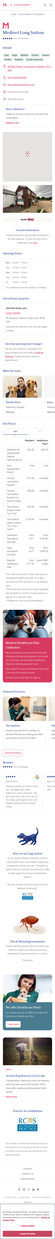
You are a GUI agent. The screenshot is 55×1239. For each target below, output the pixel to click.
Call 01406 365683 (16, 77)
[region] (27, 1221)
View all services (13, 753)
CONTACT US (27, 1174)
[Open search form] (45, 5)
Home (13, 14)
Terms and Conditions (41, 1197)
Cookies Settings (27, 1226)
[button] (27, 154)
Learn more (13, 1024)
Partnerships (28, 1179)
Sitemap (27, 1202)
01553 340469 (13, 313)
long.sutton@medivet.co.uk (21, 84)
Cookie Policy (24, 1197)
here (35, 242)
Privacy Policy (11, 1197)
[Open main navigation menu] (51, 5)
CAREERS (27, 1169)
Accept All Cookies (27, 1234)
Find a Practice (25, 14)
